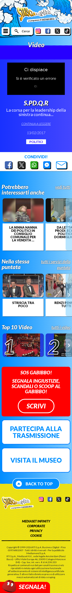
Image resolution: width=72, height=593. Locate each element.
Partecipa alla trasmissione (36, 432)
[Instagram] (38, 31)
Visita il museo (36, 460)
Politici (36, 142)
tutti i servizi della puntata (55, 264)
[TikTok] (67, 31)
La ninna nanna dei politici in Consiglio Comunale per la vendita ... (23, 234)
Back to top (39, 483)
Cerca (26, 31)
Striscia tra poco (23, 304)
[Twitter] (57, 31)
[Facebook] (47, 31)
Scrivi (36, 406)
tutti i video (60, 327)
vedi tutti (62, 187)
